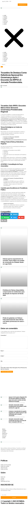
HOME (4, 15)
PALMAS (5, 16)
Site (1, 361)
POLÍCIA (5, 22)
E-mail (2, 356)
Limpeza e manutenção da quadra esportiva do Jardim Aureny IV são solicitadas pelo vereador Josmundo (18, 413)
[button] (14, 38)
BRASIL (5, 19)
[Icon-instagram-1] (9, 455)
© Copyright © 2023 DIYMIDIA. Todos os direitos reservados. (13, 502)
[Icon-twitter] (6, 455)
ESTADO (5, 18)
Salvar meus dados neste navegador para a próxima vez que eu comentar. (14, 368)
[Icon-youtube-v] (13, 455)
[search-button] (2, 66)
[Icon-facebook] (2, 455)
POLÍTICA (5, 21)
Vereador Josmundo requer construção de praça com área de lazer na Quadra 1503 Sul (17, 420)
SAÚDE (5, 24)
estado (24, 157)
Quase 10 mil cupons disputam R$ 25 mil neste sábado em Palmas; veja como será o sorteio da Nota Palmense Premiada (18, 399)
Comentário (4, 335)
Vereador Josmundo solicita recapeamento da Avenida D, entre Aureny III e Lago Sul (17, 406)
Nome (2, 350)
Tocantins (5, 182)
